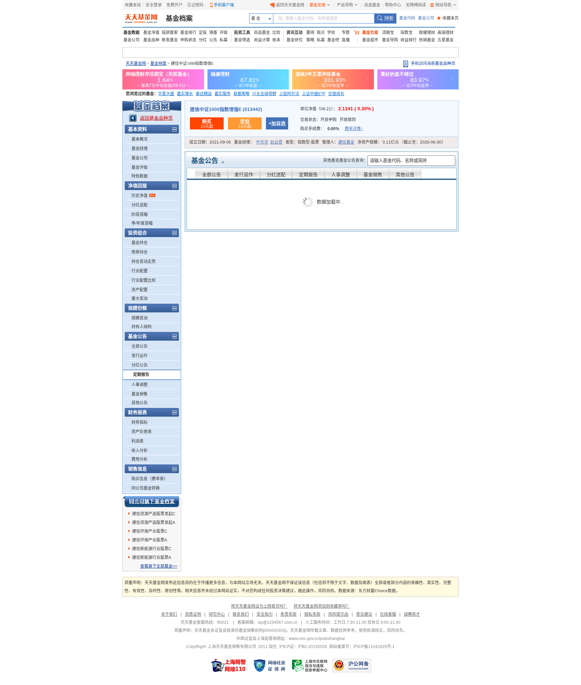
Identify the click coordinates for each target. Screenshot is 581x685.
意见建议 (364, 614)
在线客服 (388, 614)
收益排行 (408, 40)
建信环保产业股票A (149, 540)
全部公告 (139, 346)
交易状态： (328, 119)
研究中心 (217, 614)
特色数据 (139, 176)
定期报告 (141, 374)
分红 (203, 40)
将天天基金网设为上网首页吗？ (259, 606)
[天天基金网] (141, 18)
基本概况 (139, 139)
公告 (213, 40)
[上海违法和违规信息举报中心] (310, 665)
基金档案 (179, 18)
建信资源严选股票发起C (154, 513)
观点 (321, 32)
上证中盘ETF (313, 93)
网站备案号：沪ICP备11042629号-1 (362, 646)
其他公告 (139, 403)
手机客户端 (224, 5)
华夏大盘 (166, 93)
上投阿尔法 (289, 93)
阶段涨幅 (139, 214)
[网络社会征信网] (269, 665)
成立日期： (210, 142)
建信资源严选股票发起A (153, 522)
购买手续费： (331, 128)
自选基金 (372, 5)
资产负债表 (141, 431)
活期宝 (388, 32)
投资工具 (242, 32)
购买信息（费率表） (149, 479)
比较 (276, 32)
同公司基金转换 (145, 488)
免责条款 (288, 614)
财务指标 (139, 422)
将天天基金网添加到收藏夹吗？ (322, 606)
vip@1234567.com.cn (278, 622)
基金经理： (258, 142)
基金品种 (151, 40)
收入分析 (139, 450)
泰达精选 (204, 93)
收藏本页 (448, 18)
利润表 (137, 441)
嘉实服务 (223, 93)
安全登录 (154, 5)
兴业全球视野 (264, 93)
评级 (224, 32)
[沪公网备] (351, 665)
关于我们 (169, 614)
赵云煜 (276, 142)
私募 (224, 40)
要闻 (310, 32)
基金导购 (390, 40)
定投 (203, 32)
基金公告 (204, 160)
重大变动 (139, 298)
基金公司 (426, 18)
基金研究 (294, 40)
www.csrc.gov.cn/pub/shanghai (317, 638)
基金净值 (151, 32)
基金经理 (139, 148)
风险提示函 (338, 614)
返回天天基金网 (290, 5)
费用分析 (139, 459)
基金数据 (131, 32)
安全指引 (265, 614)
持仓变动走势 (143, 261)
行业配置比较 (143, 280)
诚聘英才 (412, 614)
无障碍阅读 (416, 5)
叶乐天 (262, 142)
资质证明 (193, 614)
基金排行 (188, 32)
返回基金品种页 (156, 118)
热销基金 (427, 40)
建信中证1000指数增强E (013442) (226, 109)
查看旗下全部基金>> (158, 566)
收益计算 (262, 40)
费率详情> (354, 128)
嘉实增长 (185, 93)
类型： (302, 142)
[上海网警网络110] (228, 665)
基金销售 (139, 394)
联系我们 (241, 614)
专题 (346, 32)
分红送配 (139, 205)
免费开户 (174, 5)
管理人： (338, 142)
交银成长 (336, 93)
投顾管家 (170, 32)
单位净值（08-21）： (337, 109)
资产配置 (139, 290)
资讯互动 (294, 32)
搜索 (385, 18)
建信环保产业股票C (149, 531)
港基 (213, 32)
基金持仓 (139, 242)
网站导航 (443, 5)
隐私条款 (312, 614)
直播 (346, 40)
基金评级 (139, 167)
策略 (310, 40)
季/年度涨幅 (142, 223)
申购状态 (188, 40)
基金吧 (333, 40)
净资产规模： (401, 142)
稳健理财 (427, 32)
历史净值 (139, 195)
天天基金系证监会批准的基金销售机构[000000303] (240, 630)
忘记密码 (195, 5)
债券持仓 (139, 252)
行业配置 (139, 271)
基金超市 (370, 40)
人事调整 (139, 384)
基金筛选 (242, 40)
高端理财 (445, 32)
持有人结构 (141, 327)
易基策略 (241, 93)
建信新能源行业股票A (151, 557)
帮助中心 (393, 5)
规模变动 (139, 318)
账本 (276, 40)
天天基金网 (136, 63)
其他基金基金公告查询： (345, 160)
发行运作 (139, 355)
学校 (331, 32)
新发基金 (170, 40)
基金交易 (317, 5)
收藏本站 (133, 5)
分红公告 (139, 365)
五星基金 (445, 40)
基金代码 (407, 18)
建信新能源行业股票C (151, 548)
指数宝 (406, 32)
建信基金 (346, 142)
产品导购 (345, 5)
